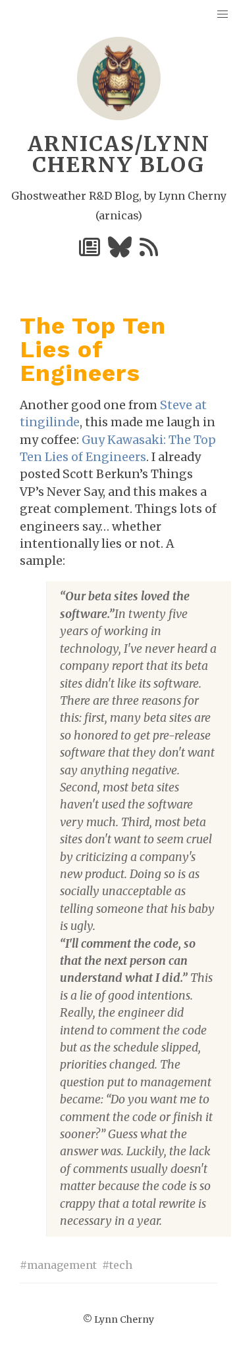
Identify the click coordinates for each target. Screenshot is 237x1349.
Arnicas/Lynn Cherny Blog (119, 154)
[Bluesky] (121, 250)
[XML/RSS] (149, 250)
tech (120, 1265)
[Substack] (91, 250)
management (62, 1265)
